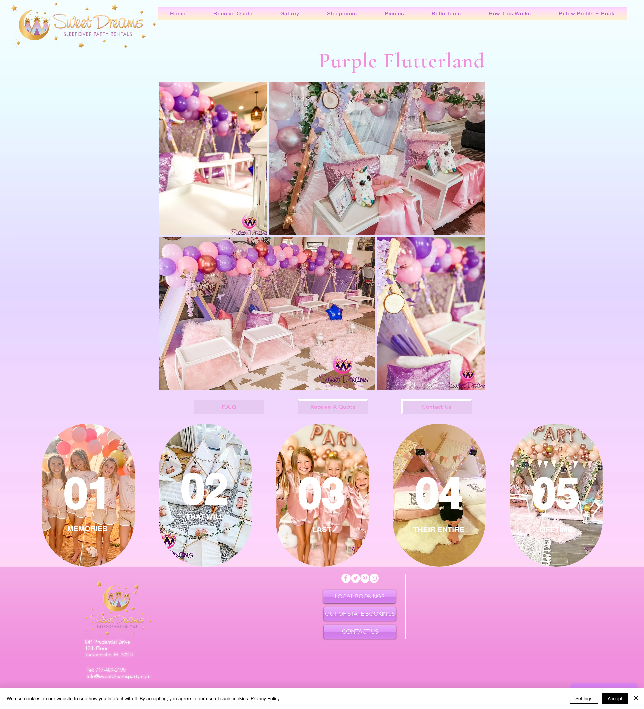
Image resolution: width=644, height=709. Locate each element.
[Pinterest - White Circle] (364, 578)
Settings (583, 698)
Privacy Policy (265, 698)
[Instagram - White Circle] (374, 578)
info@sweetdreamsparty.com (119, 676)
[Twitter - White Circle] (355, 578)
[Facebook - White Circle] (346, 578)
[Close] (636, 698)
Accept (615, 698)
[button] (233, 13)
